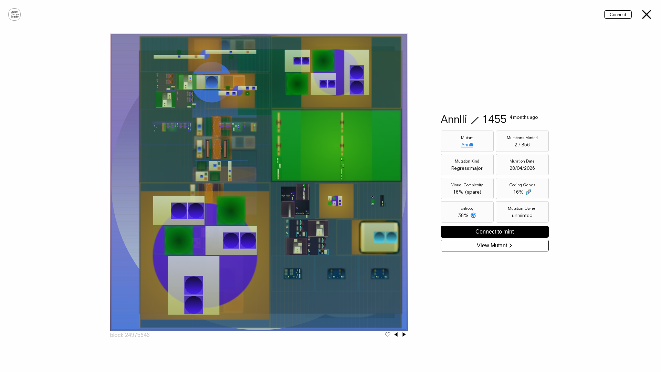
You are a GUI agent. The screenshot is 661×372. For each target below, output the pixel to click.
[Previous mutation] (395, 335)
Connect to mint (494, 232)
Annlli (467, 145)
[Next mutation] (404, 335)
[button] (646, 14)
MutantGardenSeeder (15, 14)
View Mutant (492, 245)
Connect (618, 14)
